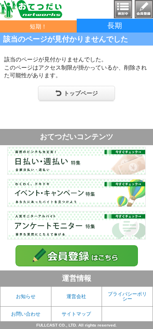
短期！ (38, 26)
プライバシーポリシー (127, 296)
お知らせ (25, 296)
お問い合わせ (25, 314)
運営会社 (76, 296)
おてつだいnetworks (31, 9)
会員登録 (144, 9)
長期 (114, 26)
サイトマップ (76, 314)
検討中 (123, 9)
